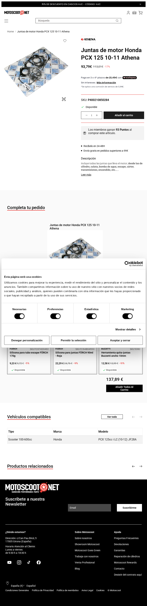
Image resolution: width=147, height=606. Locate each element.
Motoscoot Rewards (125, 562)
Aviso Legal (87, 590)
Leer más (86, 174)
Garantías (119, 550)
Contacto (119, 568)
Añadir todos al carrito (124, 388)
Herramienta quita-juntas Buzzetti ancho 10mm (115, 354)
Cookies (100, 590)
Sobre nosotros (83, 538)
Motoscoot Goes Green (87, 550)
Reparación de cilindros (127, 556)
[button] (6, 21)
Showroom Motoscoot (87, 544)
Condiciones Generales (17, 590)
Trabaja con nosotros (86, 556)
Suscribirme (129, 507)
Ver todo (112, 416)
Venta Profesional (85, 562)
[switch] (55, 316)
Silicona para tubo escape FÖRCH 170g (29, 354)
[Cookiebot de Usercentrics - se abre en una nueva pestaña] (127, 263)
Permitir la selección (73, 340)
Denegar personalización (26, 340)
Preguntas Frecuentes (126, 538)
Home (10, 31)
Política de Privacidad (43, 590)
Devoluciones (121, 544)
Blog (77, 568)
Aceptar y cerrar (120, 340)
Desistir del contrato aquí (128, 574)
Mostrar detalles (125, 329)
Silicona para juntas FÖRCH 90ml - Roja (74, 354)
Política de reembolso (68, 590)
